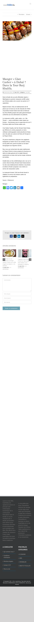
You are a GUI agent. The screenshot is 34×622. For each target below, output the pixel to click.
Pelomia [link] (17, 584)
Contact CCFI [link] (7, 565)
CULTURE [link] (27, 92)
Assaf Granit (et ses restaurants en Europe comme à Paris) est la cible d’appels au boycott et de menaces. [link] (9, 262)
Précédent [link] (21, 14)
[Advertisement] (17, 60)
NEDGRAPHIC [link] (22, 582)
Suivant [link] (28, 14)
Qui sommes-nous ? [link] (9, 551)
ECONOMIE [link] (22, 554)
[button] (4, 259)
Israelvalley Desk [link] (8, 92)
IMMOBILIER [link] (22, 562)
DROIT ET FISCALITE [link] (25, 566)
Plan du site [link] (7, 569)
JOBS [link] (20, 558)
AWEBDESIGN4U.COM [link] (13, 582)
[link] (9, 4)
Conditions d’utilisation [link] (7, 556)
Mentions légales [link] (8, 561)
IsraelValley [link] (18, 581)
